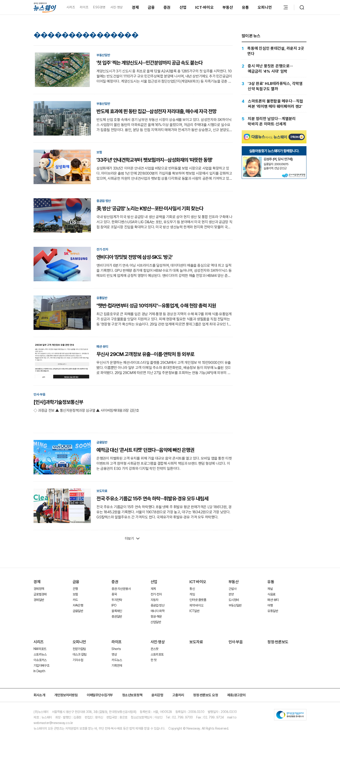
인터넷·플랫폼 (197, 600)
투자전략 (116, 600)
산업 (183, 7)
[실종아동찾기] (252, 158)
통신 (192, 589)
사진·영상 (116, 7)
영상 (114, 654)
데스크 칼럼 (80, 654)
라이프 (84, 7)
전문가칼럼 (79, 649)
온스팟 (154, 649)
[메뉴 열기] (285, 7)
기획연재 (116, 665)
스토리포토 (157, 654)
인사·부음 (236, 642)
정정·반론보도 (277, 642)
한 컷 (154, 660)
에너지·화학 (157, 611)
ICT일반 (194, 611)
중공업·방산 (157, 605)
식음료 (271, 594)
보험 (75, 594)
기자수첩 (78, 660)
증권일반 (116, 616)
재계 (153, 589)
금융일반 (78, 611)
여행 (270, 605)
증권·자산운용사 (121, 589)
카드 (75, 600)
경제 (135, 7)
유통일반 (272, 611)
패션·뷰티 (273, 600)
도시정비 (234, 600)
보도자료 (196, 642)
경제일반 (39, 600)
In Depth (39, 671)
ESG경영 (99, 7)
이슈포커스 (40, 660)
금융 (151, 7)
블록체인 (116, 611)
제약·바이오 (196, 605)
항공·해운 (156, 616)
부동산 (228, 7)
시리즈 (70, 7)
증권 (167, 7)
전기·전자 (156, 594)
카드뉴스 (116, 660)
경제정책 (39, 589)
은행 (75, 589)
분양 (231, 594)
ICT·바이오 (204, 7)
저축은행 (78, 605)
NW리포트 (40, 649)
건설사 (232, 589)
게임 (192, 594)
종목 (114, 594)
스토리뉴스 (40, 654)
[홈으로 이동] (45, 7)
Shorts (116, 649)
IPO (113, 605)
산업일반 (156, 622)
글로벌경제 (40, 594)
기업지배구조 (41, 665)
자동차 (154, 600)
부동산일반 (235, 605)
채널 (270, 589)
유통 (245, 7)
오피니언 (265, 7)
